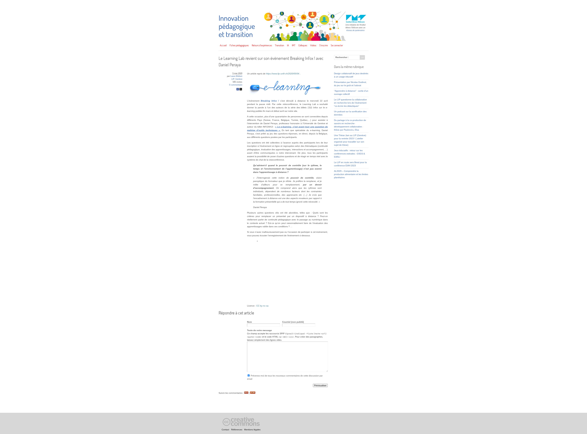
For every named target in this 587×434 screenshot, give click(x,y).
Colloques (302, 45)
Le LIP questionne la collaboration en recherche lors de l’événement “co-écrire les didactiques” (350, 102)
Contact (225, 429)
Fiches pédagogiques (239, 45)
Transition (279, 45)
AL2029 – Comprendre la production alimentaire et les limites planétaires (351, 174)
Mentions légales (252, 429)
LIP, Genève (236, 79)
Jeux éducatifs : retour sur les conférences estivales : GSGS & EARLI (349, 153)
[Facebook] (237, 90)
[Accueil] (293, 40)
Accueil (223, 45)
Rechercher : (342, 57)
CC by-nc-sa (262, 306)
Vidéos (313, 45)
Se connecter (337, 45)
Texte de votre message (259, 330)
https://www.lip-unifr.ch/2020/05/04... (283, 73)
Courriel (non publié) (293, 322)
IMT (293, 45)
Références (236, 429)
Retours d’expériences (262, 45)
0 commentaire (235, 85)
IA (288, 45)
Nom (249, 322)
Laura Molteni (236, 76)
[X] (241, 90)
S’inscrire (323, 45)
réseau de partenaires (355, 30)
